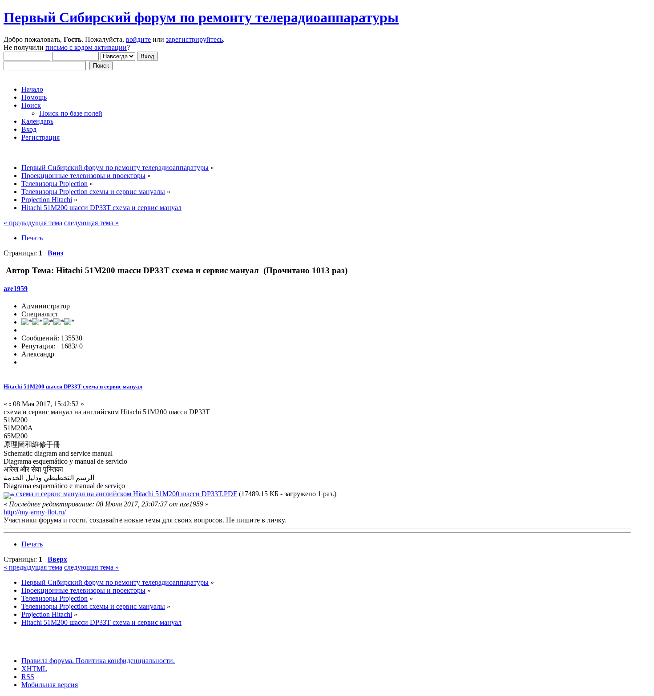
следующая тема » (91, 223)
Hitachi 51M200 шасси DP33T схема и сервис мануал (73, 386)
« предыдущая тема (33, 223)
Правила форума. (47, 660)
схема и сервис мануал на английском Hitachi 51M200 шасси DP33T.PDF (125, 494)
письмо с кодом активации (86, 47)
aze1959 (16, 288)
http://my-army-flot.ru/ (35, 512)
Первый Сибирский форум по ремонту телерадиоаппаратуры (201, 17)
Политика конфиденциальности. (124, 660)
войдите (138, 39)
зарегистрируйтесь (194, 39)
